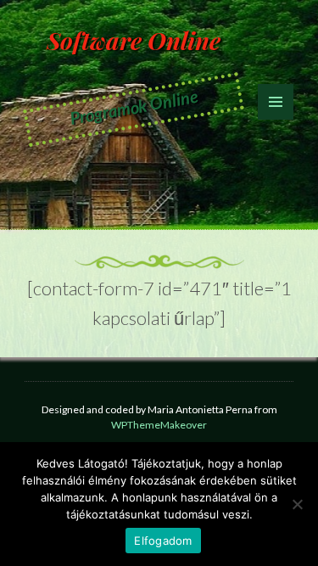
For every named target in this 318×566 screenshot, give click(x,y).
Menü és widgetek (276, 119)
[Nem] (296, 504)
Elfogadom (163, 540)
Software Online (133, 40)
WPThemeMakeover (159, 424)
